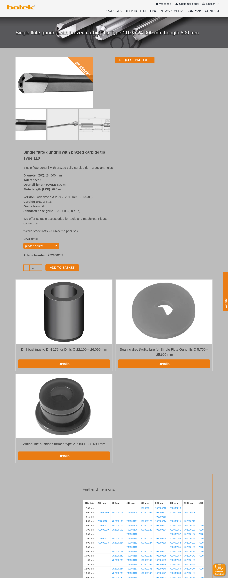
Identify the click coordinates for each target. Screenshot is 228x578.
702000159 (175, 568)
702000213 (175, 508)
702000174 (189, 568)
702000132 (146, 573)
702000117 (131, 568)
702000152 (175, 534)
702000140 (160, 568)
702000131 (146, 568)
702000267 (175, 564)
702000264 (132, 564)
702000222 (204, 538)
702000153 (175, 538)
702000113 (131, 547)
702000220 (204, 530)
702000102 (117, 512)
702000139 (160, 560)
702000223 (103, 542)
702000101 (103, 521)
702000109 (132, 530)
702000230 (117, 555)
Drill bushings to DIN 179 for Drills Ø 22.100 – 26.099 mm (64, 349)
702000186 (204, 547)
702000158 (175, 560)
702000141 (160, 573)
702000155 (175, 547)
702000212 (160, 508)
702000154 (175, 542)
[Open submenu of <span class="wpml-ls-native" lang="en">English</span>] (217, 4)
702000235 (204, 568)
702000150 (175, 525)
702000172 (189, 555)
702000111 (131, 538)
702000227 (117, 551)
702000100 (103, 512)
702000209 (189, 512)
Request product (134, 60)
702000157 (175, 555)
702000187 (204, 555)
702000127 (146, 542)
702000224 (117, 542)
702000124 (146, 525)
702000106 (117, 538)
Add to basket (62, 267)
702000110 (131, 534)
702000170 (189, 547)
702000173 (189, 560)
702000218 (204, 525)
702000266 (160, 564)
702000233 (117, 560)
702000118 (131, 573)
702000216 (189, 521)
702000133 (160, 525)
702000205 (132, 512)
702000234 (117, 568)
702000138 (160, 555)
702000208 (175, 512)
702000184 (204, 534)
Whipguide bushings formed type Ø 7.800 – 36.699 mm (64, 444)
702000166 (189, 530)
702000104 (117, 525)
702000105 (117, 530)
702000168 (189, 538)
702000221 (103, 538)
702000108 (132, 525)
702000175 (189, 573)
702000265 (146, 564)
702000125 (146, 530)
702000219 (103, 530)
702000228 (204, 551)
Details (63, 364)
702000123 (146, 521)
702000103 (117, 521)
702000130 (146, 560)
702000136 (160, 542)
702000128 (146, 551)
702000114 (131, 551)
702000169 (189, 542)
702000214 (160, 521)
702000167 (189, 534)
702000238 (117, 573)
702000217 (103, 525)
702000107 (132, 521)
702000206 (146, 512)
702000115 (131, 555)
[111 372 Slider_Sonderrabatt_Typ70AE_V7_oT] (21, 6)
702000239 (175, 573)
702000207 (160, 512)
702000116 (131, 560)
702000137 (160, 551)
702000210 (160, 517)
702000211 (146, 508)
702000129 (146, 555)
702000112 (131, 542)
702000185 (204, 542)
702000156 (175, 551)
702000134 (160, 530)
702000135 (160, 538)
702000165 (189, 525)
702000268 (189, 564)
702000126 (146, 538)
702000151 (175, 530)
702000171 (189, 551)
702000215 (175, 521)
